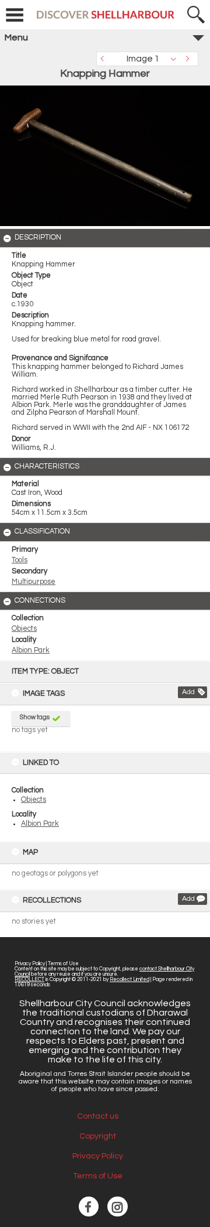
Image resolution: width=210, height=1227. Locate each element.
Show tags (35, 717)
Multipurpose (33, 582)
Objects (33, 800)
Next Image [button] (189, 59)
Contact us (97, 1116)
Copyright (97, 1136)
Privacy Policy (30, 963)
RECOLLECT (29, 979)
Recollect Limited (129, 979)
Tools (19, 560)
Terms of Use (63, 963)
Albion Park (40, 824)
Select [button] (176, 59)
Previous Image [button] (105, 59)
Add (188, 692)
